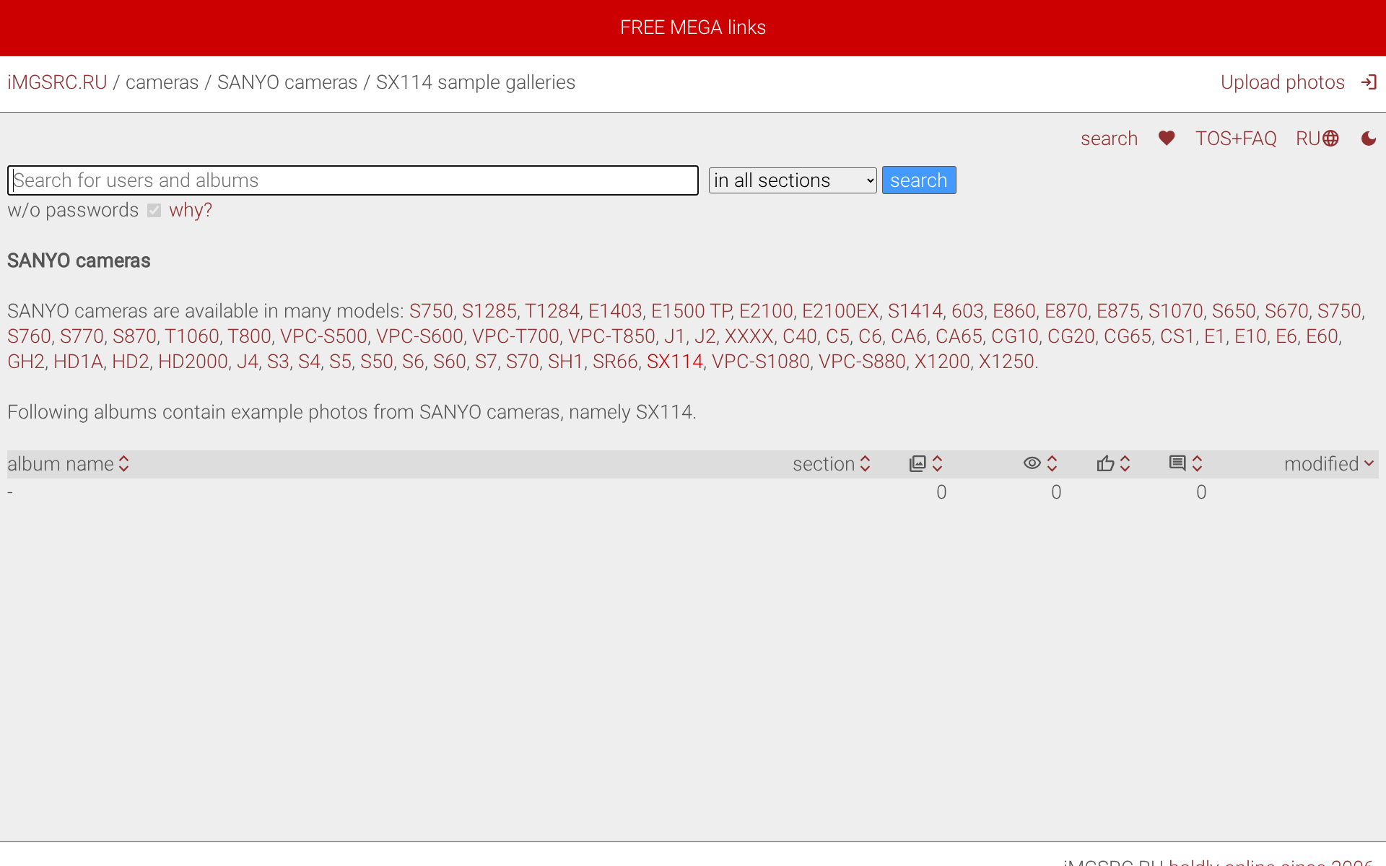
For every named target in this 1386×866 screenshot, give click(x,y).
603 (967, 311)
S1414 (915, 311)
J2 (705, 336)
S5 (340, 361)
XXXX (749, 336)
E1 (1215, 336)
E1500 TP (691, 311)
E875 (1118, 311)
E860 (1014, 311)
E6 (1286, 336)
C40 (800, 336)
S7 (486, 361)
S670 (1287, 311)
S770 (82, 336)
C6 (870, 336)
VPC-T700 (515, 336)
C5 (838, 336)
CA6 (909, 336)
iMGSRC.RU (57, 82)
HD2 (130, 361)
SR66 (615, 361)
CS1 (1177, 336)
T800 (249, 336)
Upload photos (1283, 82)
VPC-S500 (323, 336)
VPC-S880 (862, 361)
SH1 (566, 361)
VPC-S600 (419, 336)
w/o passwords (73, 210)
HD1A (78, 361)
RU (1318, 138)
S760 (29, 336)
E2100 (766, 311)
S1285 (489, 311)
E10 (1250, 336)
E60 (1322, 336)
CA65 (959, 336)
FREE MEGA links (693, 27)
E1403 (615, 311)
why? (190, 210)
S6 (413, 361)
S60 (449, 361)
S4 (309, 361)
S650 (1234, 311)
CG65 (1127, 336)
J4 (247, 361)
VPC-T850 (611, 336)
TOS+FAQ (1236, 138)
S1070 (1176, 311)
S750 (431, 311)
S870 (135, 336)
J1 (675, 336)
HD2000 (193, 361)
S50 (376, 361)
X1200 (942, 361)
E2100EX (840, 311)
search (1109, 138)
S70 (522, 361)
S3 (278, 361)
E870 (1066, 311)
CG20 (1071, 336)
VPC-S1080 (761, 361)
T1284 (552, 311)
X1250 (1006, 361)
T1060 (192, 336)
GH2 (26, 361)
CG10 (1015, 336)
